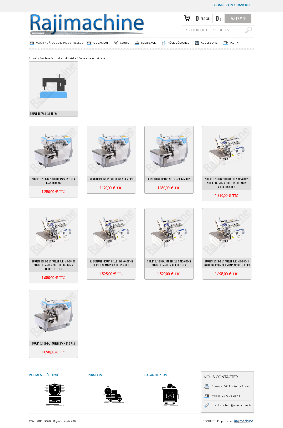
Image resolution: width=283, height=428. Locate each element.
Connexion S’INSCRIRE (232, 5)
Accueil (33, 58)
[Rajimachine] (86, 24)
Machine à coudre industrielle (58, 58)
